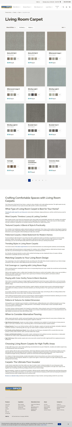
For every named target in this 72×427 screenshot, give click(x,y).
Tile (6, 410)
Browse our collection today (12, 375)
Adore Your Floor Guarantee (47, 408)
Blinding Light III (12, 125)
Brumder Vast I (32, 125)
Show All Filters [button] (10, 27)
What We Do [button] (16, 7)
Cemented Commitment (32, 161)
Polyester (30, 27)
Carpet (19, 12)
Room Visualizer (21, 404)
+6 (38, 168)
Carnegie (10, 161)
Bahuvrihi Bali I (12, 53)
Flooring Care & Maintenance (34, 410)
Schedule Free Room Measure (60, 408)
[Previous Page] (26, 180)
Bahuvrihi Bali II (33, 53)
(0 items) (69, 7)
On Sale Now (7, 413)
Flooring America (8, 12)
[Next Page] (46, 180)
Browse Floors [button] (26, 7)
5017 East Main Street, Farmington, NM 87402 (20, 416)
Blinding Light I (33, 89)
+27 (38, 94)
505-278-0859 (67, 1)
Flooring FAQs (20, 407)
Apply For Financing (60, 409)
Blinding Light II (54, 89)
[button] (63, 7)
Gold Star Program (47, 409)
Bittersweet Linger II (13, 89)
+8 (17, 166)
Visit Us (38, 2)
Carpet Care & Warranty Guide (35, 405)
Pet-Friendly (21, 27)
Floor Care (7, 411)
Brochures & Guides (21, 408)
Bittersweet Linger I (55, 53)
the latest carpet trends (21, 246)
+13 (59, 166)
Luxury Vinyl (7, 404)
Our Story (45, 404)
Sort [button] (63, 27)
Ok (59, 424)
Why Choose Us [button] (38, 7)
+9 (38, 130)
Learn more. (44, 424)
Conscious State (54, 161)
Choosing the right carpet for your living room (16, 212)
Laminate (7, 408)
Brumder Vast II (53, 125)
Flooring (14, 12)
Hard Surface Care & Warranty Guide (35, 407)
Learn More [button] (48, 7)
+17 (17, 58)
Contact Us (57, 7)
